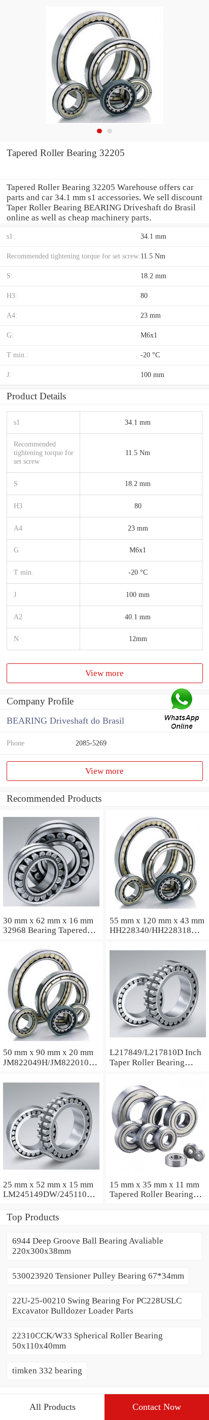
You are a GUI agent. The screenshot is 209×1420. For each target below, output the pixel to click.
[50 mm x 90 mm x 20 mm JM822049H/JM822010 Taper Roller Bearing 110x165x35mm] (51, 1042)
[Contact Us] (182, 710)
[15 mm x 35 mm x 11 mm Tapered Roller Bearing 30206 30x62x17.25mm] (157, 1174)
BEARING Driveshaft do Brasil (65, 721)
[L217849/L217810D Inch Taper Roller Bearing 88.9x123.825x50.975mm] (157, 1042)
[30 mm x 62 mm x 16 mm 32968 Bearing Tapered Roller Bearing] (51, 910)
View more (104, 673)
